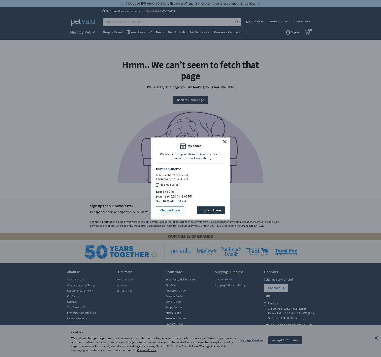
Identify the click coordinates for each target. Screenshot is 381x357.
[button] (224, 141)
